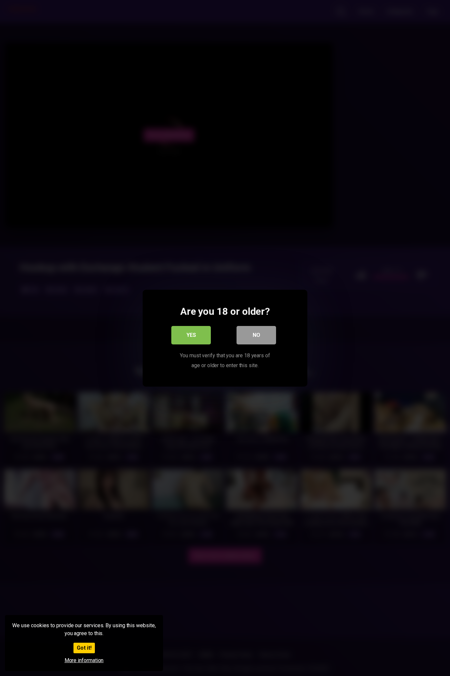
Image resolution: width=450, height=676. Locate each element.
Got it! (84, 648)
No (256, 335)
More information (84, 660)
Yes (191, 335)
